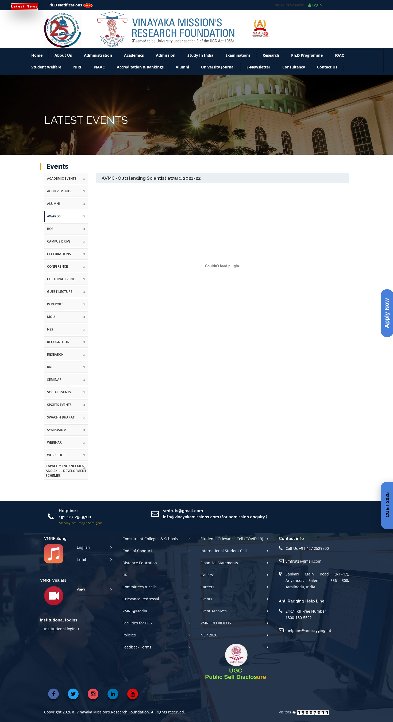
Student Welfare (46, 71)
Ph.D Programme (307, 59)
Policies (129, 639)
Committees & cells (139, 591)
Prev (290, 11)
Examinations (238, 59)
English (83, 551)
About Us (63, 59)
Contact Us (327, 71)
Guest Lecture (59, 296)
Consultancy (293, 71)
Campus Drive (59, 245)
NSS (50, 333)
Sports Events (59, 409)
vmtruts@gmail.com (303, 565)
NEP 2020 (209, 639)
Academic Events (61, 182)
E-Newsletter (258, 71)
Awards (54, 220)
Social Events (59, 396)
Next (299, 11)
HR (125, 579)
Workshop (56, 459)
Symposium (56, 434)
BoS (50, 233)
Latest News (24, 6)
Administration (98, 59)
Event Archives (214, 615)
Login (316, 4)
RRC (50, 371)
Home (37, 59)
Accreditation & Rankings (140, 71)
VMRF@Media (134, 615)
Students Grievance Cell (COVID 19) (232, 543)
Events (206, 603)
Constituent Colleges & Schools (150, 543)
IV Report (55, 308)
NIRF (77, 71)
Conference (57, 270)
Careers (207, 591)
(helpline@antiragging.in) (308, 634)
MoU (51, 321)
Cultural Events (61, 283)
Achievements (59, 195)
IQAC (339, 59)
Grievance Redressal (140, 603)
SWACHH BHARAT (61, 421)
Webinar (54, 446)
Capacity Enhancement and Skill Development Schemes (66, 475)
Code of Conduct (137, 555)
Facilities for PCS (137, 627)
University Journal (217, 71)
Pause (278, 11)
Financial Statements (219, 567)
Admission (165, 59)
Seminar (54, 384)
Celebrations (59, 258)
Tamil (81, 563)
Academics (134, 59)
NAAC (99, 71)
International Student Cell (224, 555)
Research (271, 59)
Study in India (200, 59)
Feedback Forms (136, 651)
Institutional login (60, 633)
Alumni (182, 71)
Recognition (58, 346)
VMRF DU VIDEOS (216, 627)
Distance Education (139, 567)
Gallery (207, 579)
